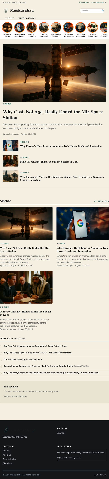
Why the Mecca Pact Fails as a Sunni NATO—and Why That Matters (37, 352)
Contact (6, 450)
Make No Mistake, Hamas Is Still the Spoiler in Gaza (49, 161)
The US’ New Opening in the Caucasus (23, 359)
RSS (96, 475)
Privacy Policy (9, 459)
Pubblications (27, 18)
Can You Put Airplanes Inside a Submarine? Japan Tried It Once (35, 346)
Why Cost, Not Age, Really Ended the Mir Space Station (53, 114)
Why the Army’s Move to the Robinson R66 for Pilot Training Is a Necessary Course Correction (62, 178)
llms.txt (103, 475)
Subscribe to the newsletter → (92, 2)
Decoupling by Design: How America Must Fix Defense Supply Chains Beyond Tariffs (46, 366)
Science (9, 18)
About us (7, 455)
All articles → (101, 201)
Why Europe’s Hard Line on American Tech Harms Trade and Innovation (61, 146)
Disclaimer (7, 463)
